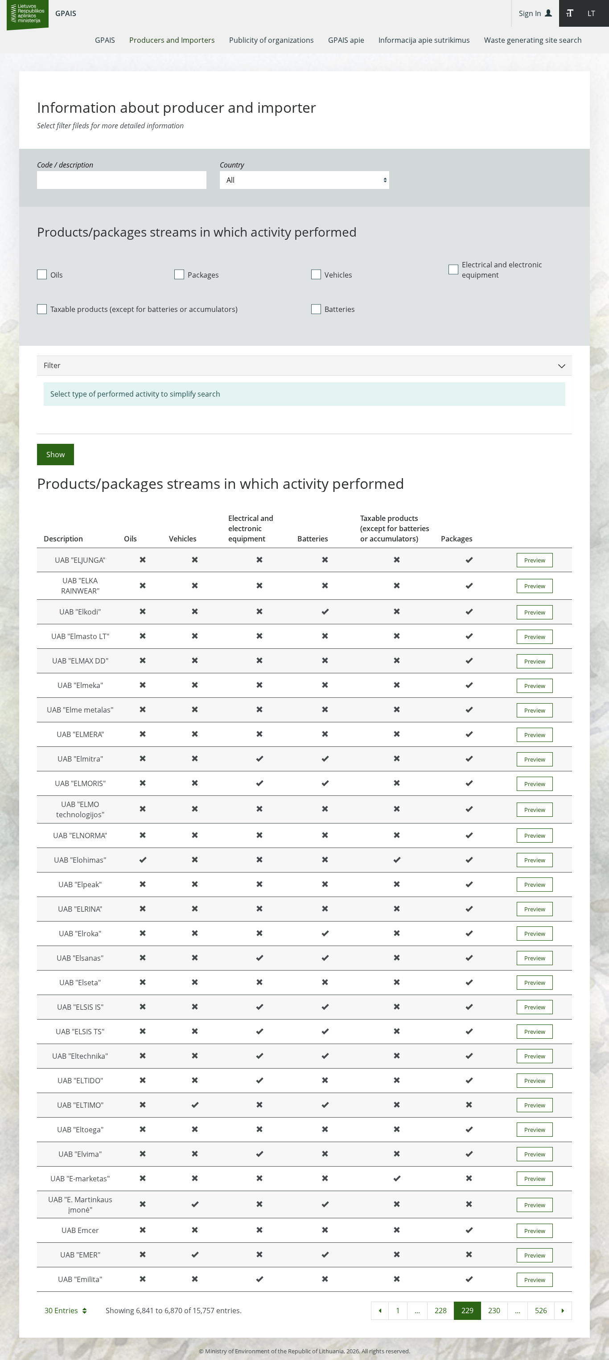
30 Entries (61, 1310)
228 (441, 1310)
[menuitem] (105, 40)
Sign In (532, 13)
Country (232, 165)
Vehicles (338, 275)
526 (541, 1310)
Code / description (65, 165)
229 (467, 1310)
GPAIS (65, 13)
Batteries (340, 309)
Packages (203, 275)
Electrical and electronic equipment (502, 270)
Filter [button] (52, 365)
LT (591, 13)
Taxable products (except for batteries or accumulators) (144, 309)
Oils (56, 275)
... (417, 1310)
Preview (534, 560)
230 (494, 1310)
